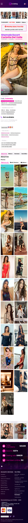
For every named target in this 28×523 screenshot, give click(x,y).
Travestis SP (17, 484)
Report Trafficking (5, 489)
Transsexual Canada (20, 486)
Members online (13, 460)
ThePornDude (18, 497)
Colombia (11, 39)
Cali (2, 98)
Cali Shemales (18, 39)
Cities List (3, 491)
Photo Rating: (7, 44)
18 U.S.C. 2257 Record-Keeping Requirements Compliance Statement (12, 520)
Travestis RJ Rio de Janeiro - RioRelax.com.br (21, 481)
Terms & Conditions (5, 478)
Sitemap (3, 493)
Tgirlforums (17, 488)
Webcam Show (5, 136)
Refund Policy (4, 485)
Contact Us (3, 476)
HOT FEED (12, 22)
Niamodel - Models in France (20, 475)
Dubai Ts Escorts (18, 493)
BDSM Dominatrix (5, 133)
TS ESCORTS (4, 22)
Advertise (3, 474)
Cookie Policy (4, 483)
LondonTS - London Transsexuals (19, 478)
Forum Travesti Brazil (19, 491)
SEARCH (18, 22)
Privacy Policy (5, 516)
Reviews (17, 153)
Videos (24, 22)
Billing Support (4, 487)
